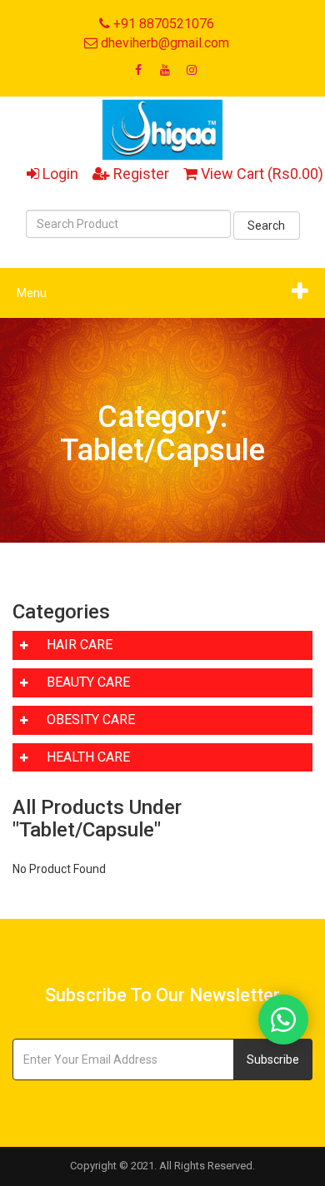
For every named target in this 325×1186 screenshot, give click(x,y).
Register (139, 173)
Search (266, 225)
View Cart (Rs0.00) (260, 173)
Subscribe (273, 1059)
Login (58, 173)
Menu (32, 293)
